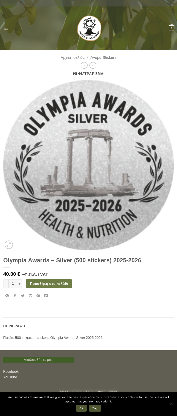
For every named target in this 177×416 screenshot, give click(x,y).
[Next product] (84, 65)
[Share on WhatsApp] (7, 296)
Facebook (11, 371)
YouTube (10, 377)
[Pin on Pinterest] (38, 296)
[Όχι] (171, 405)
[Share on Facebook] (15, 296)
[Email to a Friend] (30, 296)
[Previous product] (92, 65)
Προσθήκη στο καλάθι (49, 284)
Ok (81, 408)
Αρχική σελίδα (73, 57)
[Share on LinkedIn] (46, 296)
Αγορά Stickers (103, 57)
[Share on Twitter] (22, 296)
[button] (5, 28)
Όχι (94, 408)
